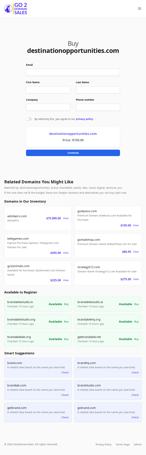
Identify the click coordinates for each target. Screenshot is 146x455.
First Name (33, 82)
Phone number (85, 99)
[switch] (29, 119)
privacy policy (84, 119)
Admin (138, 444)
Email (29, 64)
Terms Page (123, 444)
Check (65, 372)
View (66, 218)
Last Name (82, 82)
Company (32, 99)
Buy (66, 304)
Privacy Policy (103, 444)
